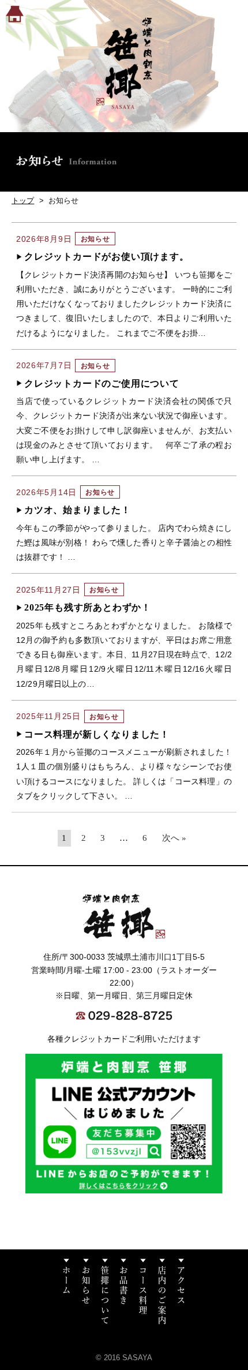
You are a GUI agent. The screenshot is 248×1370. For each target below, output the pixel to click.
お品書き (123, 1291)
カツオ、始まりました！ (77, 510)
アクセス (181, 1291)
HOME (15, 14)
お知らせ (85, 1291)
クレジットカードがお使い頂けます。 (106, 256)
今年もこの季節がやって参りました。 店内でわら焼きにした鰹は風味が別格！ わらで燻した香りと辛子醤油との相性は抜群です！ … (124, 542)
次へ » (174, 838)
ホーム (66, 1291)
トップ (23, 200)
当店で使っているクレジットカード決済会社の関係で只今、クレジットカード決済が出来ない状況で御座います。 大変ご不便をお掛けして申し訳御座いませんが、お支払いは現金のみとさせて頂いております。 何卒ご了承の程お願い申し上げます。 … (124, 430)
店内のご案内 (162, 1291)
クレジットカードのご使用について (101, 383)
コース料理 (142, 1291)
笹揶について (104, 1291)
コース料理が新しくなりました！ (97, 734)
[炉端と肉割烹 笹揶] (124, 63)
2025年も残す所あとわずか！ (87, 607)
